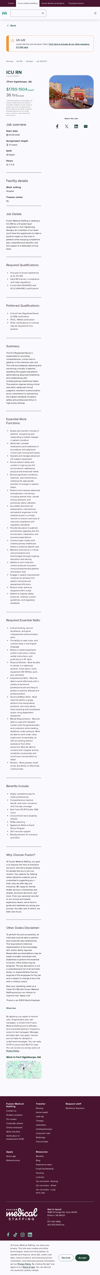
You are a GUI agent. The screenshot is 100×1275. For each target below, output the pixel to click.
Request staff (73, 1103)
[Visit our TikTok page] (15, 1235)
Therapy (40, 1120)
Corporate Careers (76, 3)
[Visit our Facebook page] (8, 1235)
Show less (11, 1008)
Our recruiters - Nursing (47, 1181)
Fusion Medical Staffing (27, 3)
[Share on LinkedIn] (76, 126)
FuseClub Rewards (45, 1168)
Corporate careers (14, 1123)
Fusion (11, 3)
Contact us (11, 1111)
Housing (40, 1173)
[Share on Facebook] (57, 126)
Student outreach (14, 1115)
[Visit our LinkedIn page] (30, 1235)
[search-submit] (43, 13)
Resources (42, 1151)
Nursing (9, 61)
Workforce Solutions (75, 1108)
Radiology (40, 1137)
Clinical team (42, 1141)
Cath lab (40, 1116)
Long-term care (43, 1133)
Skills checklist (13, 1131)
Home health (42, 1112)
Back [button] (13, 25)
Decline (66, 1257)
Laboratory (41, 1125)
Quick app (11, 1156)
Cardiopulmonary (44, 1129)
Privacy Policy (12, 1051)
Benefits (40, 1156)
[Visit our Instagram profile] (23, 1235)
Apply (9, 1151)
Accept (82, 1257)
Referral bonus (13, 1160)
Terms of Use (28, 1267)
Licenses (40, 1177)
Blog (38, 1160)
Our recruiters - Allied (46, 1185)
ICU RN (19, 61)
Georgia (29, 61)
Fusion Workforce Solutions (53, 3)
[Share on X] (67, 126)
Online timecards (14, 1127)
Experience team (44, 1164)
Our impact (11, 1119)
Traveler (40, 1103)
